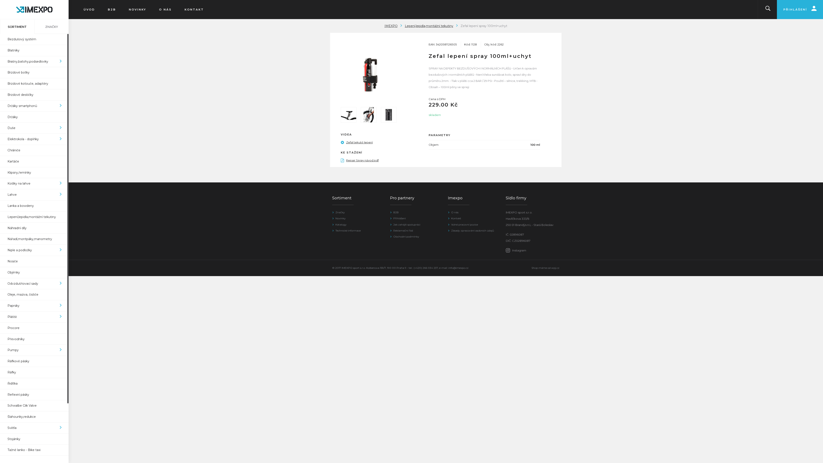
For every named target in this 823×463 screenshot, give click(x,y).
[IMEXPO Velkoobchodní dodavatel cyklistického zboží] (34, 9)
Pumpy (13, 350)
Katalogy (341, 224)
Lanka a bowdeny (21, 206)
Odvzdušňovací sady (23, 284)
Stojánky (14, 439)
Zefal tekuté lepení (359, 142)
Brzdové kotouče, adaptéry (28, 84)
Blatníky (14, 50)
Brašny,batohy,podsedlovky (28, 61)
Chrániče (14, 150)
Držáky (13, 117)
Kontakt (456, 218)
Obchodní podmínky (406, 236)
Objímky (14, 272)
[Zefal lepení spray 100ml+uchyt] (368, 74)
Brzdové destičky (20, 95)
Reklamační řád (403, 230)
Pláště (12, 317)
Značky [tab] (51, 27)
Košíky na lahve (19, 183)
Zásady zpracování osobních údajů (472, 230)
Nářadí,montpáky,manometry (30, 239)
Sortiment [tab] (17, 27)
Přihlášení (399, 218)
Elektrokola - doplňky (23, 139)
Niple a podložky (20, 250)
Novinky (340, 218)
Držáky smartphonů (22, 106)
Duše (11, 128)
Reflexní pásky (18, 395)
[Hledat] (768, 9)
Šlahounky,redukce (22, 417)
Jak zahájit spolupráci (406, 224)
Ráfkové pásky (18, 361)
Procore (14, 328)
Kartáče (13, 161)
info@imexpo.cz (458, 267)
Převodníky (16, 339)
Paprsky (14, 306)
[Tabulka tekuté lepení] (388, 115)
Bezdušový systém (22, 39)
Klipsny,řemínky (19, 172)
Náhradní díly (17, 228)
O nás (454, 212)
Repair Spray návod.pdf (362, 160)
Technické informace (348, 230)
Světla (12, 428)
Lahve (12, 195)
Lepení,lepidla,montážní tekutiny (32, 217)
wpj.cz (555, 267)
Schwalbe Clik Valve (22, 405)
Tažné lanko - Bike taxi (24, 450)
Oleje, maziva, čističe (23, 294)
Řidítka (13, 383)
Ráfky (12, 372)
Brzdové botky (19, 72)
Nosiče (13, 261)
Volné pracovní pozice (464, 224)
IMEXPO (391, 26)
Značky (340, 212)
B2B (396, 212)
